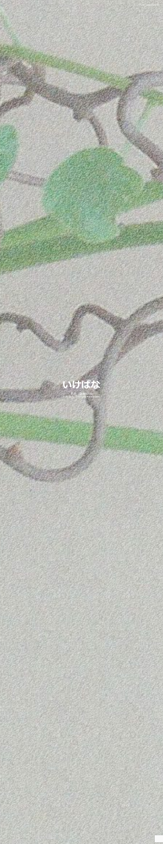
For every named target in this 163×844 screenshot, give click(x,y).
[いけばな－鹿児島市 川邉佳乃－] (81, 389)
